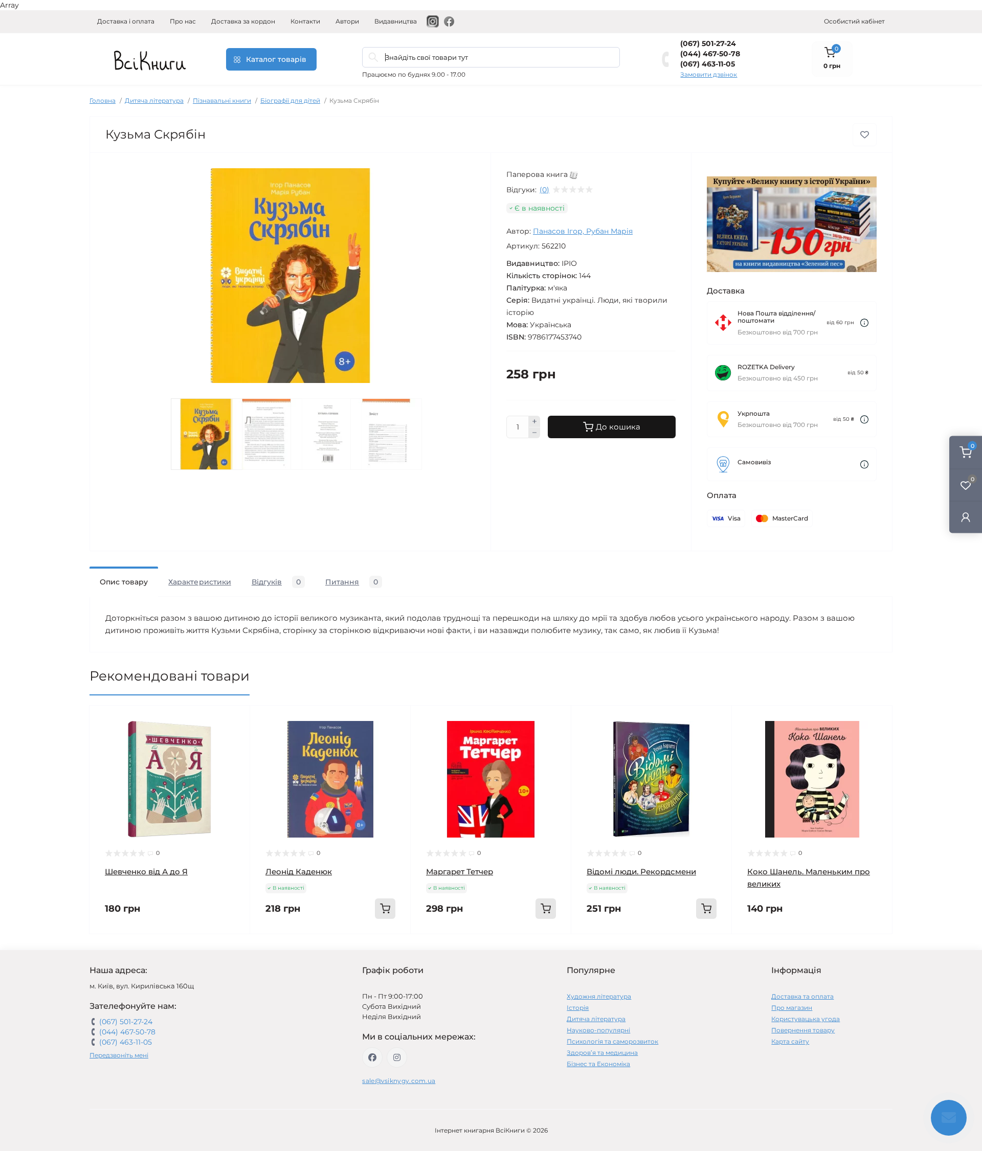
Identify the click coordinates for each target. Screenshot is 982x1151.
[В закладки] (865, 134)
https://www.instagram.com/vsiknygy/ (397, 1057)
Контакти (305, 21)
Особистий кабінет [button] (854, 21)
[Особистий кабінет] (965, 517)
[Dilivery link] (864, 323)
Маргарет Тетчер (459, 871)
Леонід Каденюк (298, 871)
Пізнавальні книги (222, 100)
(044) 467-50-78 (710, 53)
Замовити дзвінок (708, 74)
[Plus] (534, 421)
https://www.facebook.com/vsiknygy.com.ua (372, 1057)
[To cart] (385, 908)
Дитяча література (154, 100)
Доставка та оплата (802, 996)
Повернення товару (803, 1030)
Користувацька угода (805, 1019)
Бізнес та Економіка (598, 1064)
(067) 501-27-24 (708, 43)
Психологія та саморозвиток (612, 1041)
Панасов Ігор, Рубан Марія (583, 231)
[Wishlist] (234, 740)
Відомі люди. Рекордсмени (641, 871)
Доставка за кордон (243, 21)
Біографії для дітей (290, 100)
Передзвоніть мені (119, 1055)
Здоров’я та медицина (602, 1052)
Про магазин (791, 1007)
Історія (578, 1007)
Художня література (599, 996)
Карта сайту (790, 1041)
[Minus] (534, 433)
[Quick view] (234, 721)
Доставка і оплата (125, 21)
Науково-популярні (598, 1030)
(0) (544, 189)
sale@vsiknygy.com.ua (398, 1081)
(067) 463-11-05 (707, 64)
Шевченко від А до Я (146, 871)
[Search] (373, 57)
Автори (347, 21)
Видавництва (395, 21)
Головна (103, 100)
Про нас (183, 21)
